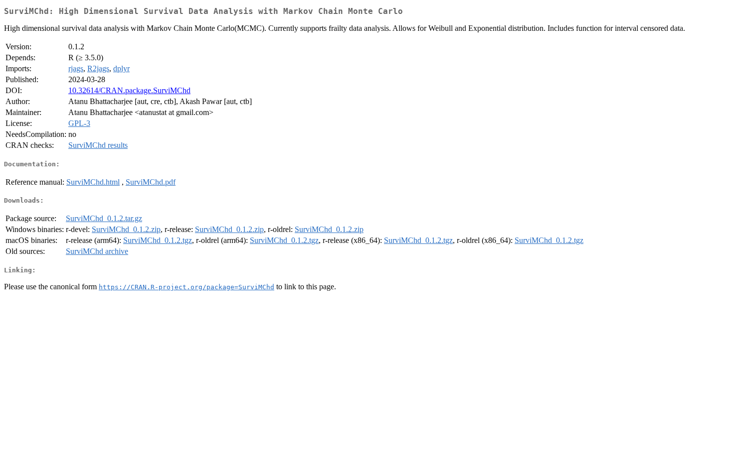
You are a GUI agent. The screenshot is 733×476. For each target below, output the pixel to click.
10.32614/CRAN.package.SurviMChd (129, 90)
